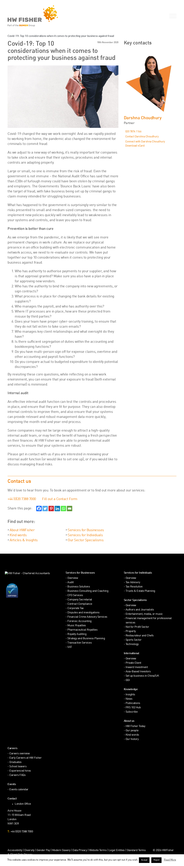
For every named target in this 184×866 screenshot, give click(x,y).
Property (131, 631)
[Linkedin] (57, 508)
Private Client (133, 663)
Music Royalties (76, 625)
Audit (70, 582)
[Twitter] (45, 508)
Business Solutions (78, 586)
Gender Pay (43, 850)
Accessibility (15, 850)
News (129, 699)
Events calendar (18, 789)
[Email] (69, 508)
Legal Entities (117, 850)
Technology (132, 644)
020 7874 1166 (133, 131)
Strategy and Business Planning (86, 638)
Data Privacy (79, 850)
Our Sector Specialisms (86, 540)
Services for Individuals (85, 535)
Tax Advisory (133, 582)
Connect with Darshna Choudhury (145, 141)
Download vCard (135, 146)
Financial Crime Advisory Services (87, 617)
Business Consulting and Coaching (87, 591)
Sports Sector (134, 640)
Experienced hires (20, 771)
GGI (128, 680)
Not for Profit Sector (137, 627)
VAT (69, 647)
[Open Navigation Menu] (172, 16)
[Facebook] (39, 508)
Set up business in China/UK (142, 676)
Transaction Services (79, 643)
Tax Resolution (134, 586)
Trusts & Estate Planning (140, 591)
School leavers (17, 766)
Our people (132, 730)
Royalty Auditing (76, 634)
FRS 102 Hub (133, 707)
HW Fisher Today (135, 726)
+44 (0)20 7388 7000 (22, 499)
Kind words (18, 535)
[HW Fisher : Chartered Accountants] (41, 16)
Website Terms (98, 850)
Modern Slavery (61, 850)
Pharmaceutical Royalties (82, 630)
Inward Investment (137, 667)
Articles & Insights (24, 540)
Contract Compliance (79, 604)
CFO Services (75, 595)
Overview (72, 578)
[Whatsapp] (63, 508)
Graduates (15, 762)
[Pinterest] (51, 508)
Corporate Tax (75, 608)
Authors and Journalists (140, 610)
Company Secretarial (79, 599)
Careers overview (19, 753)
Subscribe (132, 712)
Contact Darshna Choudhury (142, 136)
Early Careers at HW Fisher (25, 758)
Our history (132, 739)
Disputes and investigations (83, 612)
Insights (130, 694)
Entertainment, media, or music (144, 614)
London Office (23, 804)
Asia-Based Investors (138, 671)
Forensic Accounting (79, 621)
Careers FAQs (17, 775)
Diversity (29, 850)
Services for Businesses (86, 530)
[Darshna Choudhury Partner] (150, 83)
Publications (133, 703)
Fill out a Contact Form (59, 499)
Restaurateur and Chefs (140, 635)
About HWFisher (22, 530)
